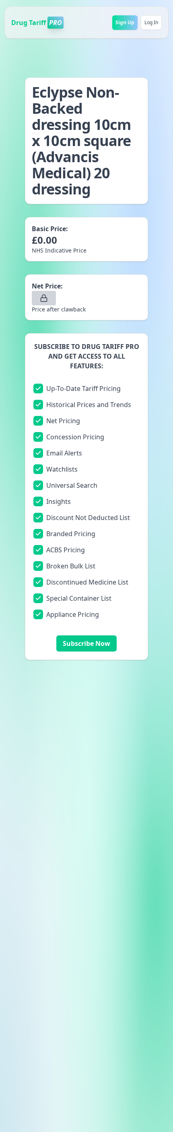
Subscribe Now (86, 643)
